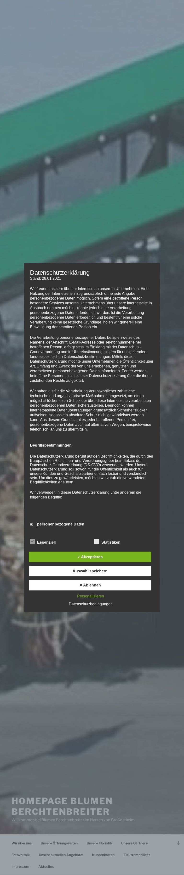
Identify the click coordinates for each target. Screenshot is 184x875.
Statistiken (111, 542)
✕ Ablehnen (90, 585)
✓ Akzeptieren (90, 557)
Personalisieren (90, 596)
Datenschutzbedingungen (91, 604)
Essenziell (46, 542)
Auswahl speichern (90, 571)
